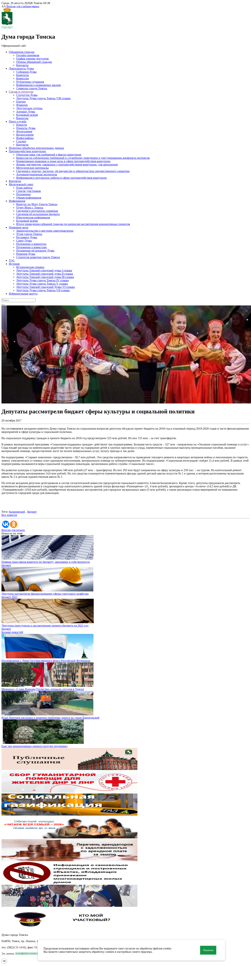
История (14, 263)
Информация (17, 200)
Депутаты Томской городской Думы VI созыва (45, 287)
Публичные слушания (30, 81)
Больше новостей (12, 632)
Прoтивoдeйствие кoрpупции (27, 151)
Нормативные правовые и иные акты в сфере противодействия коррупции (63, 161)
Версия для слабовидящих (22, 6)
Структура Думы (26, 95)
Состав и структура (21, 91)
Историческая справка (30, 267)
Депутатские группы (29, 108)
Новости (21, 124)
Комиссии (22, 78)
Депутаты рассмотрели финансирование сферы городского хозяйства (45, 593)
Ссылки (21, 141)
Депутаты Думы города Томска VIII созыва (43, 98)
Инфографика (25, 138)
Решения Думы (25, 253)
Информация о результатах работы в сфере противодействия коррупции (61, 177)
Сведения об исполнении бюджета (38, 214)
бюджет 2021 (9, 597)
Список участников (28, 191)
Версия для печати (13, 530)
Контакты (22, 65)
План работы (24, 187)
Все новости (9, 515)
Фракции (22, 104)
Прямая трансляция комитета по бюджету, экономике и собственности (45, 561)
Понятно (208, 950)
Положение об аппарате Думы (35, 250)
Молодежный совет (21, 184)
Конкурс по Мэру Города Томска (36, 204)
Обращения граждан (22, 52)
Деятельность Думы (21, 68)
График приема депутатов (32, 58)
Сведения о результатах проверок (37, 210)
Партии (21, 101)
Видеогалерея (24, 134)
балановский (17, 511)
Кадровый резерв (27, 114)
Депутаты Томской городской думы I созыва (44, 270)
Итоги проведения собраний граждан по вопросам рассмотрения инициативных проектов (73, 224)
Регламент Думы (26, 237)
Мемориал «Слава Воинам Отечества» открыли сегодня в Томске (42, 689)
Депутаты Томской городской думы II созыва (44, 273)
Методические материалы (32, 167)
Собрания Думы (26, 71)
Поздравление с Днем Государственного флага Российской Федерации (45, 660)
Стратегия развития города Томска (38, 257)
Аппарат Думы (25, 111)
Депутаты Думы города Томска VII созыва (43, 290)
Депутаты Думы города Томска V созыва (42, 283)
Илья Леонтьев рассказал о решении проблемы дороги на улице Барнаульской (50, 717)
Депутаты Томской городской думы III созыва (45, 277)
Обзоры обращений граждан (34, 61)
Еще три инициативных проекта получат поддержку (34, 746)
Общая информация (28, 197)
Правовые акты (18, 227)
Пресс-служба (17, 121)
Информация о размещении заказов (38, 85)
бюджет (32, 511)
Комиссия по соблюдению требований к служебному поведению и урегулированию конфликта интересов (83, 157)
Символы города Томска (31, 88)
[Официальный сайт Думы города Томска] (7, 27)
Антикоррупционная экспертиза (36, 174)
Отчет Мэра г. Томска (29, 207)
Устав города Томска (29, 234)
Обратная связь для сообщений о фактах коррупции (48, 154)
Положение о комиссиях (31, 247)
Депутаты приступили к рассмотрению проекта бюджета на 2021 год (44, 625)
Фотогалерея (24, 131)
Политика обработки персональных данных (36, 148)
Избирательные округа (23, 293)
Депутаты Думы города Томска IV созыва (42, 280)
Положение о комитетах (31, 243)
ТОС (12, 260)
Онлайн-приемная (27, 55)
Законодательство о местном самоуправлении (44, 230)
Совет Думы (24, 240)
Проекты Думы (25, 128)
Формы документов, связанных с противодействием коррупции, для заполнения (67, 164)
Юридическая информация (33, 217)
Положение (23, 194)
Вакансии (22, 118)
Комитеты (22, 75)
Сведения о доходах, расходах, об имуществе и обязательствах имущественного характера (73, 171)
